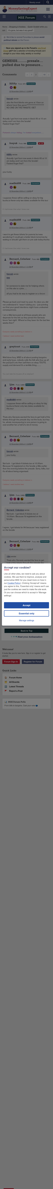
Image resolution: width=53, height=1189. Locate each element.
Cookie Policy (13, 583)
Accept (26, 605)
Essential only (26, 613)
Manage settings (26, 620)
